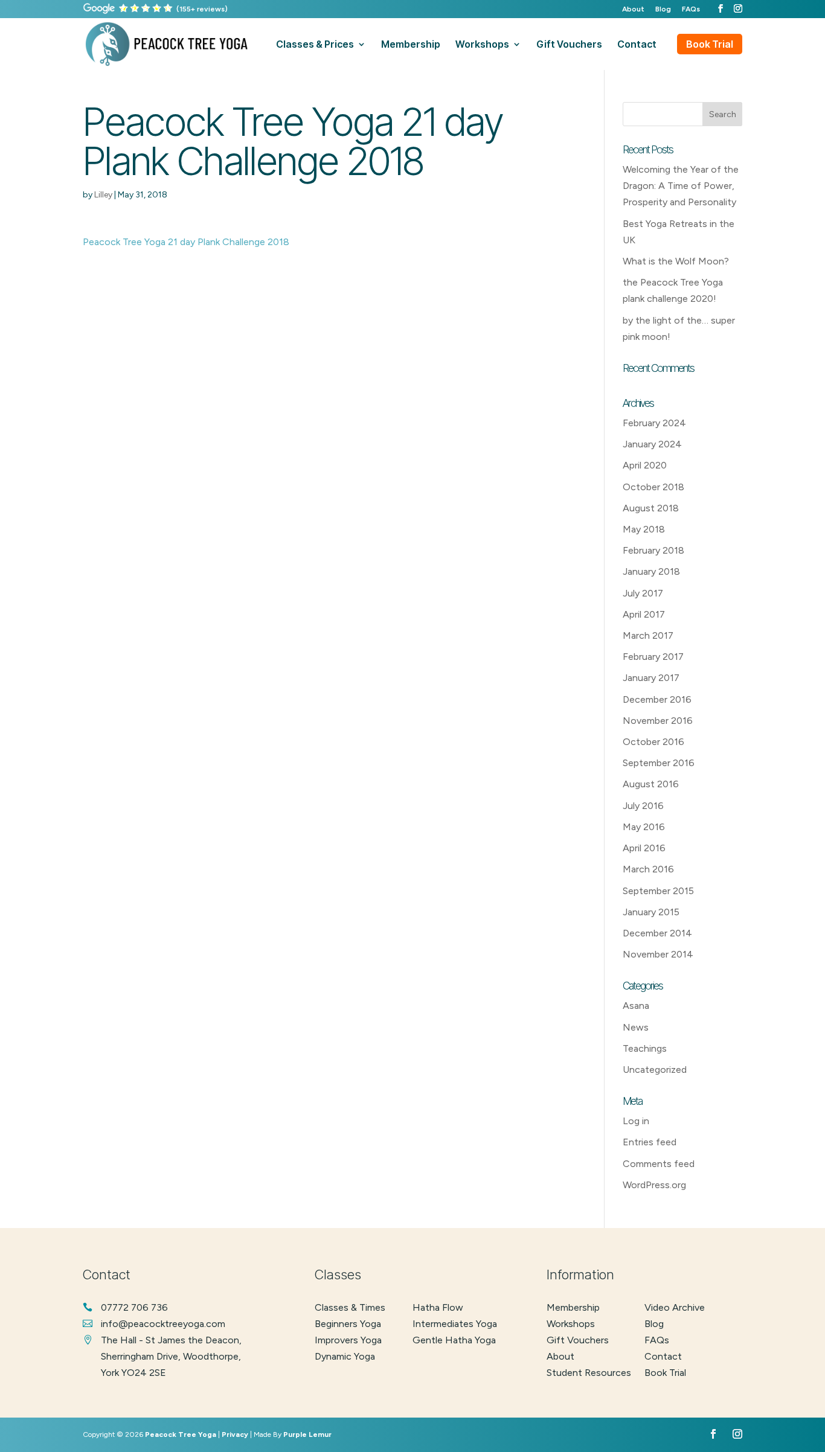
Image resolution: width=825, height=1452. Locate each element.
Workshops (571, 1323)
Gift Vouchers (578, 1340)
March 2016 (648, 869)
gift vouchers (569, 45)
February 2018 (653, 550)
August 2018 (651, 508)
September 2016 (659, 763)
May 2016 (644, 827)
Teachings (645, 1048)
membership (410, 45)
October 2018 (653, 487)
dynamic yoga (345, 1356)
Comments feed (659, 1163)
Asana (636, 1005)
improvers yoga (348, 1340)
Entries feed (649, 1142)
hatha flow (437, 1307)
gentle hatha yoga (454, 1340)
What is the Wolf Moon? (676, 261)
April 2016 (644, 848)
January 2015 (651, 912)
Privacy (235, 1434)
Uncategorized (655, 1069)
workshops (482, 45)
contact (636, 45)
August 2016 (651, 784)
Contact (663, 1356)
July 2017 (643, 593)
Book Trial (709, 44)
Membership (573, 1307)
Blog (663, 9)
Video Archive (674, 1307)
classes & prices (315, 45)
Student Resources (589, 1372)
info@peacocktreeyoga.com (163, 1323)
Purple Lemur (307, 1434)
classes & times (350, 1307)
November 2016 (658, 720)
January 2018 (651, 571)
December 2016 (657, 699)
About (633, 9)
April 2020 (645, 465)
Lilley (103, 195)
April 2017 (644, 614)
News (636, 1027)
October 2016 (653, 741)
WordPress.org (654, 1185)
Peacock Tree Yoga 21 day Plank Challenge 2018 (186, 242)
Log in (636, 1121)
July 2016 (643, 805)
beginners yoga (348, 1323)
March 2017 (648, 635)
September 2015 (658, 891)
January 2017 (651, 677)
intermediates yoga (454, 1323)
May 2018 (644, 529)
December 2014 (657, 933)
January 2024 (652, 444)
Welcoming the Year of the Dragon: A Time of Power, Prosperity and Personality (681, 186)
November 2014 (658, 954)
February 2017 (653, 656)
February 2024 (654, 423)
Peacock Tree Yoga (180, 1434)
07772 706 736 (134, 1307)
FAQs (691, 9)
